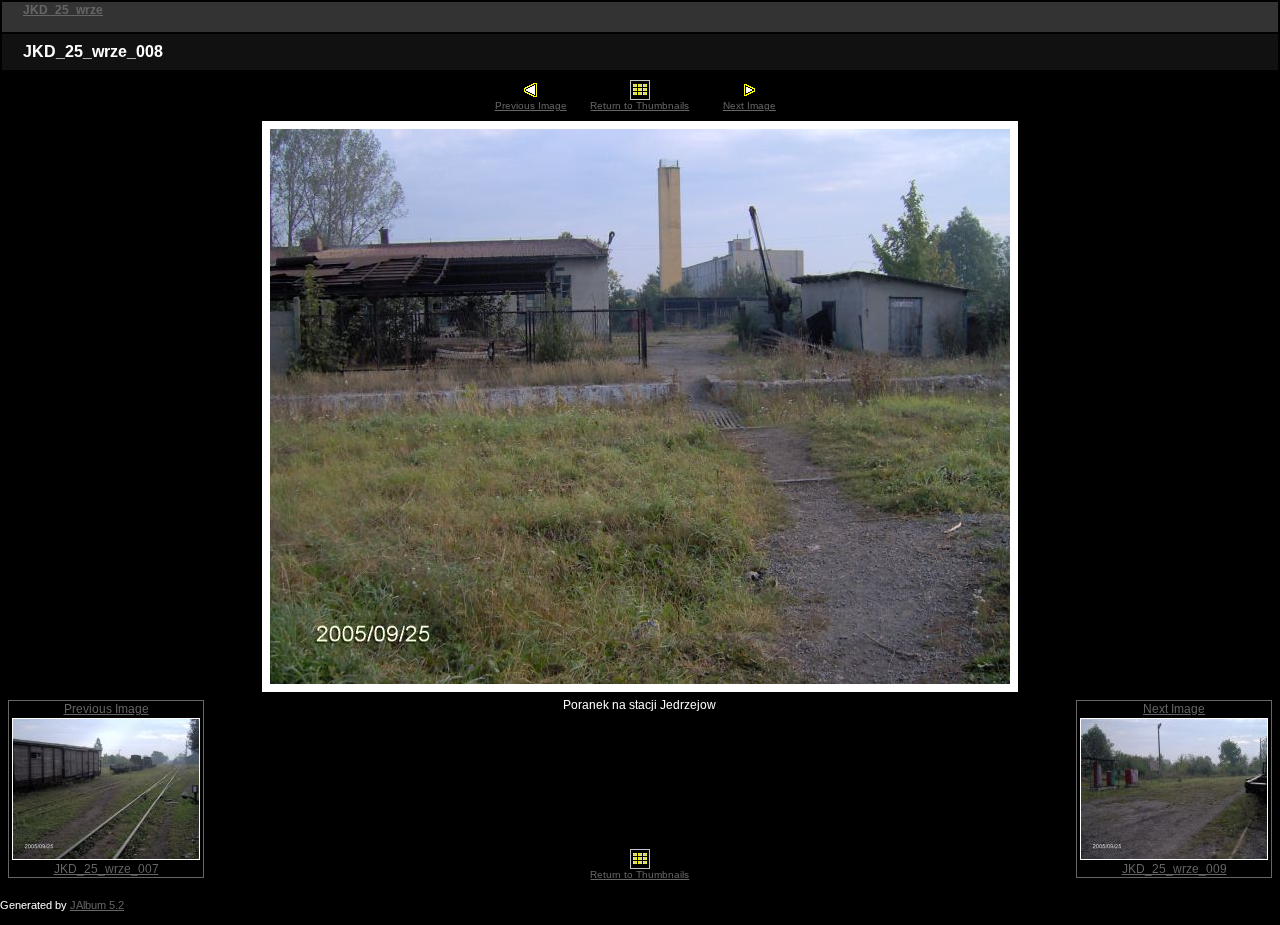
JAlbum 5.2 (97, 905)
